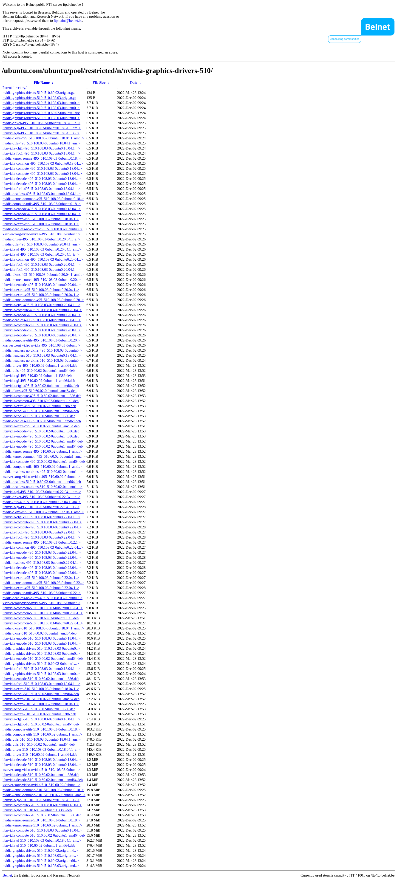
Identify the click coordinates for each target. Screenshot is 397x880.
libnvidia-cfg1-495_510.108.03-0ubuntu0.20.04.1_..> (41, 305)
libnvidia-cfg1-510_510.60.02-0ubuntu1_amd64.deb (41, 724)
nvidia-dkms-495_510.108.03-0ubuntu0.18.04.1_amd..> (43, 138)
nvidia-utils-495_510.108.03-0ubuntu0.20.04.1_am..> (42, 244)
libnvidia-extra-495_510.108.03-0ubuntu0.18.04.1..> (41, 219)
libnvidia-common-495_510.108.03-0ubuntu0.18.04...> (43, 163)
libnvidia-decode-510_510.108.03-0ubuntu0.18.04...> (42, 760)
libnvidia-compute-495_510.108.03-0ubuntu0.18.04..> (42, 168)
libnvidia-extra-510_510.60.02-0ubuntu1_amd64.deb (41, 699)
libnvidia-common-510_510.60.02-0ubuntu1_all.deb (41, 618)
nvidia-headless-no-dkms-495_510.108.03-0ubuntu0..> (42, 229)
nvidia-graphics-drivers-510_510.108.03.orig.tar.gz (39, 98)
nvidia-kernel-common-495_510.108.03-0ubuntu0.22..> (43, 583)
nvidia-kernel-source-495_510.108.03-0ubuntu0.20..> (42, 280)
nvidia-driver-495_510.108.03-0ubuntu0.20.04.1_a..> (41, 239)
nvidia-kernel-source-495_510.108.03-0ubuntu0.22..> (42, 542)
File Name (42, 83)
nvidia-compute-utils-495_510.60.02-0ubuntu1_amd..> (42, 466)
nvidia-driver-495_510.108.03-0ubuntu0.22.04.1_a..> (41, 497)
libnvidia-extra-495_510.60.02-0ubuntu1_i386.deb (39, 406)
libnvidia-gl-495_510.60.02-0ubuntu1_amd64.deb (39, 381)
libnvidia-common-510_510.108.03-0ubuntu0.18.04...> (43, 608)
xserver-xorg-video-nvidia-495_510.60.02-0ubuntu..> (41, 477)
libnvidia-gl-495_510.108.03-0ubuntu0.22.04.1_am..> (42, 492)
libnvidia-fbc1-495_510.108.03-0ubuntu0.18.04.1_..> (41, 153)
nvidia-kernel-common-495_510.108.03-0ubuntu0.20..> (43, 300)
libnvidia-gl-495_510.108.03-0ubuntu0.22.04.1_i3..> (41, 507)
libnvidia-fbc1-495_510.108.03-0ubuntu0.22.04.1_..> (41, 532)
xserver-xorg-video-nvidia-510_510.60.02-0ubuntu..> (41, 785)
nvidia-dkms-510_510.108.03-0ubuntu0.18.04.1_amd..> (43, 628)
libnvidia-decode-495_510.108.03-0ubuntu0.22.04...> (42, 568)
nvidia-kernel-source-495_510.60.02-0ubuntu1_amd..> (42, 451)
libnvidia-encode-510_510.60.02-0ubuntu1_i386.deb (41, 679)
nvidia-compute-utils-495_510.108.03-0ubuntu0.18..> (42, 204)
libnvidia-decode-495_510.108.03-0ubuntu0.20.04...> (42, 330)
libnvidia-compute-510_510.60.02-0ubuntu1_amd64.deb (44, 835)
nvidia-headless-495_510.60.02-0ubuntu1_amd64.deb (42, 421)
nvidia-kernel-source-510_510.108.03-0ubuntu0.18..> (42, 820)
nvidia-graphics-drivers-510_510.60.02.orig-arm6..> (40, 850)
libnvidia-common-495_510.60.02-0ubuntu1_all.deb (41, 401)
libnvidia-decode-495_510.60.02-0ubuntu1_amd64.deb (43, 441)
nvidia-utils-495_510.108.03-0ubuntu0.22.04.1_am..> (42, 502)
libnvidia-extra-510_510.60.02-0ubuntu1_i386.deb (39, 714)
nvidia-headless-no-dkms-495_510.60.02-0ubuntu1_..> (42, 472)
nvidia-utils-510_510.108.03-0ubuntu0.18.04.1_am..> (42, 739)
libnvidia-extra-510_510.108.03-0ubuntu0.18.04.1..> (41, 689)
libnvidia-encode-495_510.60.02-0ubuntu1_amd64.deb (43, 446)
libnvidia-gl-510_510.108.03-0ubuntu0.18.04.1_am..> (42, 840)
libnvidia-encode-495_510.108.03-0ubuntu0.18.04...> (42, 209)
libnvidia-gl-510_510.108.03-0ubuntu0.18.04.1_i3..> (41, 800)
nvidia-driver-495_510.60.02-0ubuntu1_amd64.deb (40, 365)
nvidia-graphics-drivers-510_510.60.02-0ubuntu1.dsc (41, 113)
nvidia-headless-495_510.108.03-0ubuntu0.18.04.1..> (42, 194)
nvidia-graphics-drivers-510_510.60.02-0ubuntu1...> (41, 664)
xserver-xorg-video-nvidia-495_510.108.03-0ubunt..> (41, 234)
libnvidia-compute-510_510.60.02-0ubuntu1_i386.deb (42, 815)
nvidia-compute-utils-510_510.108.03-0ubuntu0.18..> (42, 729)
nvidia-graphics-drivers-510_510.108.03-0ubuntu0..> (41, 103)
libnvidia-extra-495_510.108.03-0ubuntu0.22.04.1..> (41, 578)
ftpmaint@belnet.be (68, 21)
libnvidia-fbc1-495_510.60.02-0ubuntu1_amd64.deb (41, 411)
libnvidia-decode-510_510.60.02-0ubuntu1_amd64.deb (43, 780)
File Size (99, 83)
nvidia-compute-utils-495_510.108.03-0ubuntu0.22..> (42, 593)
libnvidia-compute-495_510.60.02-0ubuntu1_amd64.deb (44, 461)
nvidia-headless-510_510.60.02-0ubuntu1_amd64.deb (42, 482)
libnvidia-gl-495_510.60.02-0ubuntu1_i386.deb (37, 376)
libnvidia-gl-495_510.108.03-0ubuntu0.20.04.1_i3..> (41, 254)
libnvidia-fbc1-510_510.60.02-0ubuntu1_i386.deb (39, 709)
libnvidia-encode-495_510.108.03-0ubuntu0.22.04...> (42, 552)
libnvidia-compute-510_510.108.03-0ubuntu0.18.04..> (42, 805)
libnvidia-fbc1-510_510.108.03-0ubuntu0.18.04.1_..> (41, 669)
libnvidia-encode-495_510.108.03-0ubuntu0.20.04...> (42, 285)
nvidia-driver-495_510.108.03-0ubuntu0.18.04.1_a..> (41, 123)
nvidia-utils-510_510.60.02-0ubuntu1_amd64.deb (39, 744)
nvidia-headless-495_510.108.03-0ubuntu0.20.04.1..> (42, 320)
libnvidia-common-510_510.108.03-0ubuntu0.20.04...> (43, 613)
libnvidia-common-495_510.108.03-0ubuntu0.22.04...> (43, 547)
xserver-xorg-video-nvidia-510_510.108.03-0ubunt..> (41, 770)
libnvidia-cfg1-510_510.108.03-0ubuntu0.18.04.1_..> (41, 719)
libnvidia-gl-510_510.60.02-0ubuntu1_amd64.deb (39, 845)
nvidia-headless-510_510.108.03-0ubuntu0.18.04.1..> (42, 355)
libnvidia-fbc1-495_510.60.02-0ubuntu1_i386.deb (39, 416)
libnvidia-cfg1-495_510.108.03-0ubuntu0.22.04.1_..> (41, 517)
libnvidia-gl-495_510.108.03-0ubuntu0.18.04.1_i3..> (41, 133)
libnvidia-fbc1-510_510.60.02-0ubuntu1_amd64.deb (41, 694)
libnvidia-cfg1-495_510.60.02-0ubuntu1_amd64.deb (41, 386)
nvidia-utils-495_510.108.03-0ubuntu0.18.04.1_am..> (42, 143)
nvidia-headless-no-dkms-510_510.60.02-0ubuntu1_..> (42, 487)
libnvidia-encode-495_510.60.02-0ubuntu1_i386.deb (41, 436)
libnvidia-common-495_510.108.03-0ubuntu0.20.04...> (43, 259)
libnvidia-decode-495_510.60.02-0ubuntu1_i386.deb (41, 431)
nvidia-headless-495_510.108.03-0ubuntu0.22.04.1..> (42, 562)
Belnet (7, 875)
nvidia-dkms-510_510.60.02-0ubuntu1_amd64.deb (40, 633)
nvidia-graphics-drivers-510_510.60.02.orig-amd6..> (41, 861)
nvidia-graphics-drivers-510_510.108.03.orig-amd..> (41, 866)
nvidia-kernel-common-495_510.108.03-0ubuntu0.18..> (43, 199)
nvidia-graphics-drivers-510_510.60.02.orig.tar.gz (38, 93)
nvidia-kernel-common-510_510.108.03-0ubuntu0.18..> (43, 790)
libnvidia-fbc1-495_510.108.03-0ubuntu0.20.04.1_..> (41, 264)
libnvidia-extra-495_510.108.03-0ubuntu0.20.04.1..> (41, 290)
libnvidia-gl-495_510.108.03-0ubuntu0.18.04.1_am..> (42, 128)
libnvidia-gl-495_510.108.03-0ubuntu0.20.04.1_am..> (42, 249)
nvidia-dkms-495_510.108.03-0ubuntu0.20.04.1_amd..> (43, 274)
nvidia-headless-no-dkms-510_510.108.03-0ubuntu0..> (42, 360)
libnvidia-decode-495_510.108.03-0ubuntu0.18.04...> (42, 179)
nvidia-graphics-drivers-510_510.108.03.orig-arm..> (40, 855)
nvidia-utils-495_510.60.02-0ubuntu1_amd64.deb (39, 370)
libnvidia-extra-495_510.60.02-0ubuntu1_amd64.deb (41, 426)
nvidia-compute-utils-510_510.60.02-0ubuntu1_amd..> (42, 734)
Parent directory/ (14, 88)
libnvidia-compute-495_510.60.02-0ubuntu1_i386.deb (42, 396)
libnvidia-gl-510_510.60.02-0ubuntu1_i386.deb (37, 810)
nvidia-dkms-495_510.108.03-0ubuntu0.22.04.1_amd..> (43, 512)
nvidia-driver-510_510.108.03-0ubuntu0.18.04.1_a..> (41, 749)
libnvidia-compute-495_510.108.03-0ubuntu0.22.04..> (42, 522)
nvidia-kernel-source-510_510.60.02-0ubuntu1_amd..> (42, 825)
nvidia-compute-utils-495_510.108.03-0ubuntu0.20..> (42, 340)
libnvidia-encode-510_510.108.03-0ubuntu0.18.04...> (42, 638)
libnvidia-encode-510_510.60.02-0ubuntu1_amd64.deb (43, 658)
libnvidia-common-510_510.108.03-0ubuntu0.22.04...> (43, 623)
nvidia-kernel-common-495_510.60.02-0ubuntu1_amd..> (44, 456)
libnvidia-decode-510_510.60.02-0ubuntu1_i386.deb (41, 775)
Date (133, 83)
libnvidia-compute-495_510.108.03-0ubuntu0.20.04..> (42, 310)
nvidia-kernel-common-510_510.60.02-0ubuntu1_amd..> (44, 795)
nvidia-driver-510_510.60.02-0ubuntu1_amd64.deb (40, 754)
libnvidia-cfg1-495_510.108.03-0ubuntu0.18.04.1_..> (41, 148)
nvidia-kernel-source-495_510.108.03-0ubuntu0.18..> (42, 158)
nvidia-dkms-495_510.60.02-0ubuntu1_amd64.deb (40, 391)
